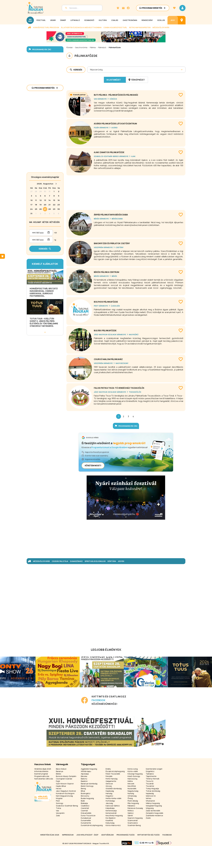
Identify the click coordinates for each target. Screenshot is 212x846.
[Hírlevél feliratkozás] (117, 8)
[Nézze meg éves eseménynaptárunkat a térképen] (182, 20)
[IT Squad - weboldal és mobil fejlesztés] (164, 843)
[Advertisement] (125, 191)
